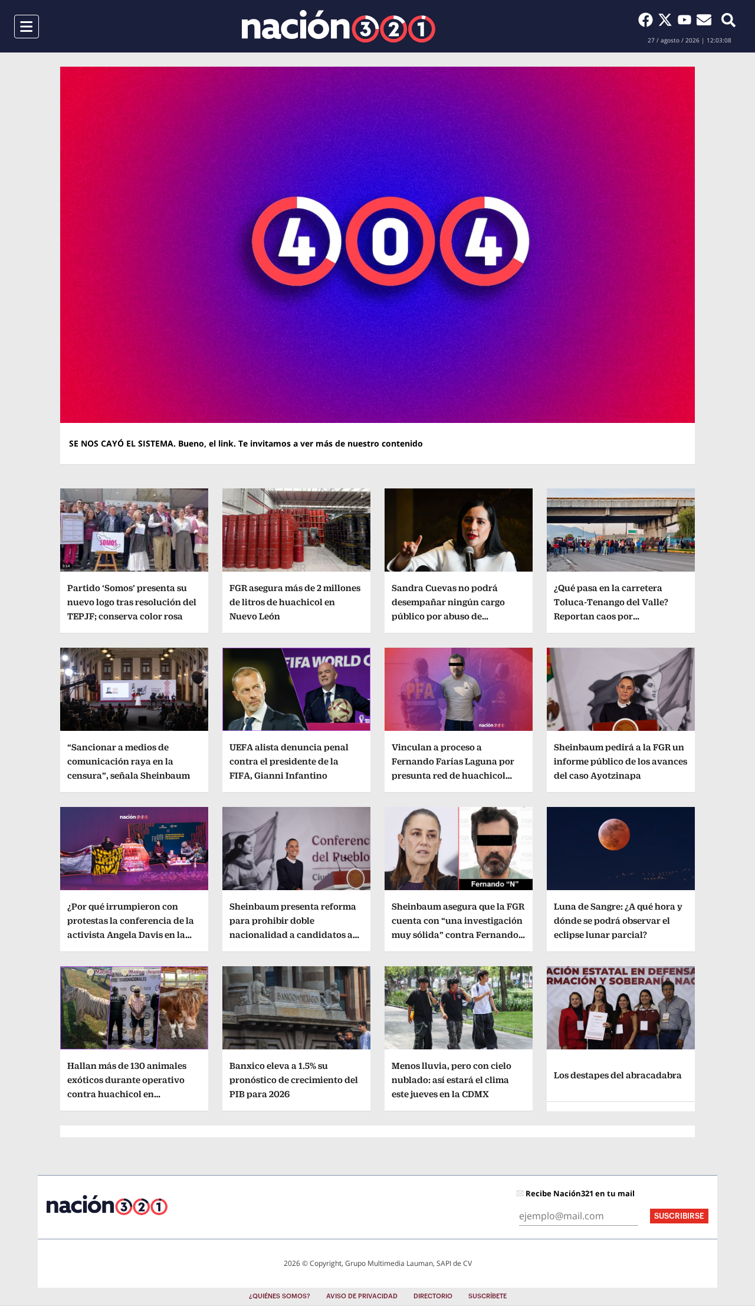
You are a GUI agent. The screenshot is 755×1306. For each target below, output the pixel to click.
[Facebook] (648, 19)
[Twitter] (667, 19)
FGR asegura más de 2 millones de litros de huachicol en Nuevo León (294, 602)
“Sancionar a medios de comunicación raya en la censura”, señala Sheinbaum (128, 761)
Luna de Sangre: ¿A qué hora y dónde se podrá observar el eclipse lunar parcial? (618, 920)
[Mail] (704, 19)
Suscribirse (679, 1216)
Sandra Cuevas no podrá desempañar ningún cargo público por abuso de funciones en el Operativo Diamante (448, 616)
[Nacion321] (338, 26)
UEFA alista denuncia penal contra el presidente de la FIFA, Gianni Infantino (289, 761)
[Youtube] (687, 19)
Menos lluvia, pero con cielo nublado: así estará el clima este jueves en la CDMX (451, 1080)
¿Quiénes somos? (279, 1296)
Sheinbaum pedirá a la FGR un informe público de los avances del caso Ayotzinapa (620, 761)
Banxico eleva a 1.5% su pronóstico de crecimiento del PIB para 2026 (293, 1080)
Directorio (432, 1296)
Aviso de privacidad (362, 1296)
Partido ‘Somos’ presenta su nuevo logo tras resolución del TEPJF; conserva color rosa (131, 602)
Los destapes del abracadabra (618, 1075)
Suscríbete (487, 1296)
